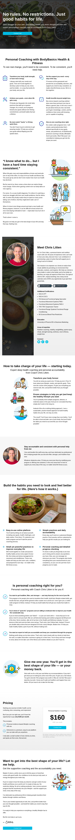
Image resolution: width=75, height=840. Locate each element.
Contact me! (17, 33)
